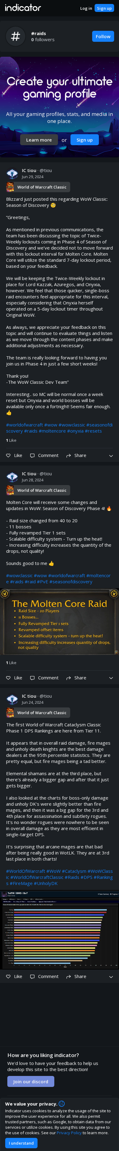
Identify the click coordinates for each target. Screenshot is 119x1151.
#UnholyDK (46, 883)
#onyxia (75, 431)
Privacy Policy (69, 1132)
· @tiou (37, 170)
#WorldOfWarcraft (25, 871)
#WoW (53, 871)
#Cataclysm (74, 871)
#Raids (72, 877)
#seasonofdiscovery (70, 581)
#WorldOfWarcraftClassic (36, 877)
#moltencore (52, 431)
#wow (50, 425)
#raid (30, 581)
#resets (93, 431)
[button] (23, 8)
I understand (21, 1143)
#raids (31, 431)
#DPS (86, 877)
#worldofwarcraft (24, 425)
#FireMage (21, 883)
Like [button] (11, 440)
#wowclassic (72, 425)
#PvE (42, 581)
